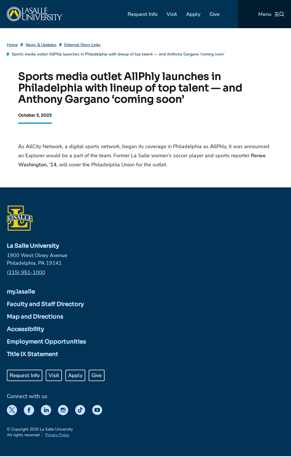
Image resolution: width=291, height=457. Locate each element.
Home (12, 44)
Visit (172, 14)
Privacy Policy (57, 435)
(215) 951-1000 (26, 272)
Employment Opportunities (46, 341)
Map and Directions (35, 316)
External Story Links (82, 44)
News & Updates (41, 44)
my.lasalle (21, 291)
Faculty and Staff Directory (45, 304)
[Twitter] (12, 410)
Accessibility (25, 329)
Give (214, 14)
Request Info (142, 14)
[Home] (35, 14)
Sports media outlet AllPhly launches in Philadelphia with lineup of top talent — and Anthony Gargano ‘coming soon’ (118, 54)
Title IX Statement (32, 354)
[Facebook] (29, 410)
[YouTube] (97, 410)
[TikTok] (80, 410)
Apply (193, 14)
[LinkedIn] (46, 410)
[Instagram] (63, 410)
